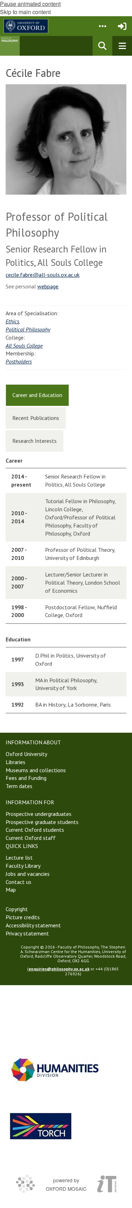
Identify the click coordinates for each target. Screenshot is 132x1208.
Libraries (15, 761)
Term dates (19, 785)
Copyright (17, 909)
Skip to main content (25, 12)
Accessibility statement (33, 925)
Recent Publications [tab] (35, 417)
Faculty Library (23, 865)
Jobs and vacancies (28, 873)
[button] (102, 26)
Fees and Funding (26, 777)
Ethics (12, 321)
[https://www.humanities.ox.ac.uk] (55, 1070)
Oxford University (26, 753)
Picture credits (23, 917)
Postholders (19, 361)
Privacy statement (27, 933)
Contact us (18, 881)
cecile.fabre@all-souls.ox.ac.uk (43, 274)
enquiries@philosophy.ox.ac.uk (59, 968)
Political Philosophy (28, 329)
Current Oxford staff (31, 837)
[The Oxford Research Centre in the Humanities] (41, 1126)
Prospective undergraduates (38, 813)
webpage (47, 286)
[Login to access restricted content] (122, 26)
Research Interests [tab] (34, 440)
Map (11, 889)
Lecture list (19, 857)
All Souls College (24, 345)
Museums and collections (36, 770)
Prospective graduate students (42, 821)
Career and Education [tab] (37, 394)
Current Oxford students (35, 829)
